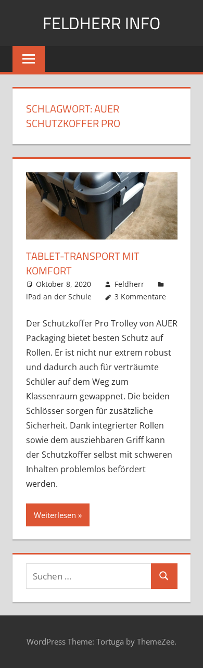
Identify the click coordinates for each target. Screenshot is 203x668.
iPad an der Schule (59, 296)
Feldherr (129, 284)
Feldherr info (101, 22)
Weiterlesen (55, 515)
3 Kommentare (140, 296)
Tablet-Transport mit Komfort (82, 263)
